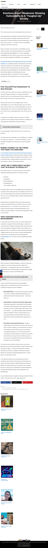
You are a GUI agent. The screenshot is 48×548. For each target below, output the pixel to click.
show (9, 81)
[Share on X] (1, 274)
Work (25, 4)
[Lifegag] (3, 1)
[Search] (42, 29)
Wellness (11, 4)
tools (11, 206)
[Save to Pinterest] (1, 276)
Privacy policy (26, 545)
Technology (32, 4)
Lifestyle (3, 4)
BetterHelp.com (7, 236)
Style (18, 4)
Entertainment (4, 7)
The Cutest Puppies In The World (9, 387)
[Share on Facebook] (1, 271)
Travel (39, 4)
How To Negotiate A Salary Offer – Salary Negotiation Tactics (15, 389)
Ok (19, 545)
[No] (46, 544)
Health (12, 9)
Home (3, 9)
